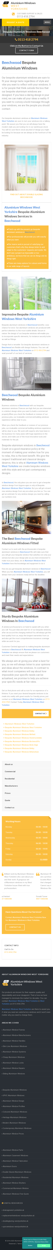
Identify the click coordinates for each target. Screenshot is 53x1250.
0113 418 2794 (26, 16)
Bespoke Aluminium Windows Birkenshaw (22, 752)
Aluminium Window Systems (14, 1052)
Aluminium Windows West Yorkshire (19, 724)
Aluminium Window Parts (13, 1150)
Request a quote (15, 22)
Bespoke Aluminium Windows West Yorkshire (23, 727)
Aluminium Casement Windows (15, 1155)
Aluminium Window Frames (14, 1030)
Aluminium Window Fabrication (15, 1161)
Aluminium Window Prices (13, 1134)
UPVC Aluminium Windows (13, 1095)
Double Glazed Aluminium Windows (17, 1172)
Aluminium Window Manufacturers (17, 1035)
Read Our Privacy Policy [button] (41, 1241)
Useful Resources (13, 1203)
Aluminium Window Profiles (14, 1106)
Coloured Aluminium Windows (15, 1112)
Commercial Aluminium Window (16, 1188)
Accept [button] (44, 1245)
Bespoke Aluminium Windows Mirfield (20, 734)
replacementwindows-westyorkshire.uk (18, 1215)
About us (9, 764)
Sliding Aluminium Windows (14, 1074)
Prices (7, 793)
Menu (47, 22)
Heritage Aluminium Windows (14, 1117)
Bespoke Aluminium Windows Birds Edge (21, 745)
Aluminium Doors (10, 1166)
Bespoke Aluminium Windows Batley (19, 731)
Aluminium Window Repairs (14, 1068)
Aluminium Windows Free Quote (16, 1194)
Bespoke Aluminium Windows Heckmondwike (23, 738)
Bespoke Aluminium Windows (15, 1090)
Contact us (9, 807)
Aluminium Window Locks (13, 1063)
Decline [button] (30, 1245)
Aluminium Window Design (13, 1101)
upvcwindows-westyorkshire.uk (15, 1226)
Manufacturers (11, 786)
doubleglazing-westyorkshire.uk (15, 1221)
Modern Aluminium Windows (14, 1123)
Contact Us (40, 713)
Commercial (10, 771)
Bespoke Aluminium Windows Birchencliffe (22, 741)
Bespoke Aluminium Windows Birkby (19, 748)
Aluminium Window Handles (14, 1041)
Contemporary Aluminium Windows (17, 1128)
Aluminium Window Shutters (14, 1183)
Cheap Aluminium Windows (14, 1057)
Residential (10, 779)
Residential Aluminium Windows (15, 1177)
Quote (7, 800)
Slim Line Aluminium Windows (15, 1046)
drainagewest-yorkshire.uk (13, 1210)
